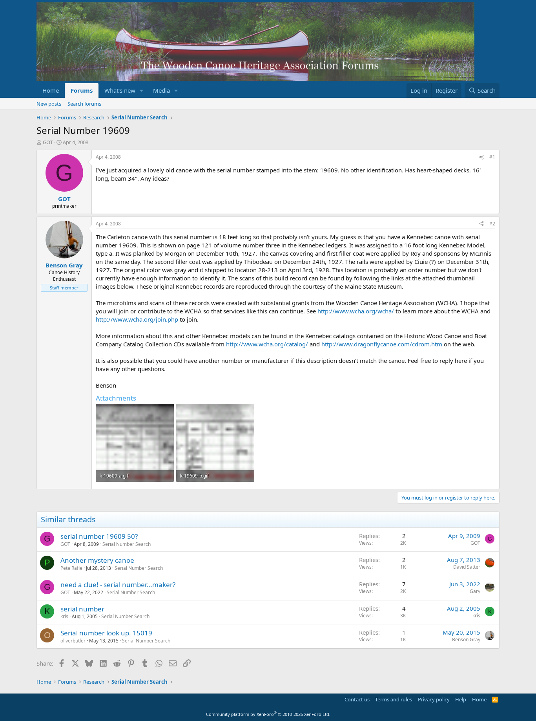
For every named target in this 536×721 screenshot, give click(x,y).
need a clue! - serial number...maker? (117, 584)
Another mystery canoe (97, 560)
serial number (82, 608)
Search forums (84, 103)
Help (460, 699)
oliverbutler (73, 640)
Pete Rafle (71, 568)
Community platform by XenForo (268, 714)
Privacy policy (434, 699)
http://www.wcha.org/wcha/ (355, 311)
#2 (492, 223)
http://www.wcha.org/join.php (137, 319)
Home (50, 90)
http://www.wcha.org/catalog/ (267, 344)
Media (161, 90)
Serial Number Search (126, 544)
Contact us (357, 699)
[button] (141, 90)
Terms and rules (393, 699)
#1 (492, 157)
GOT (48, 142)
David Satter (466, 567)
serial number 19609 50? (99, 536)
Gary (475, 591)
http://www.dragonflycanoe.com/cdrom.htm (381, 344)
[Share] (481, 157)
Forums (82, 90)
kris (64, 616)
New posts (48, 103)
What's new (119, 90)
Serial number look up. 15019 (106, 632)
